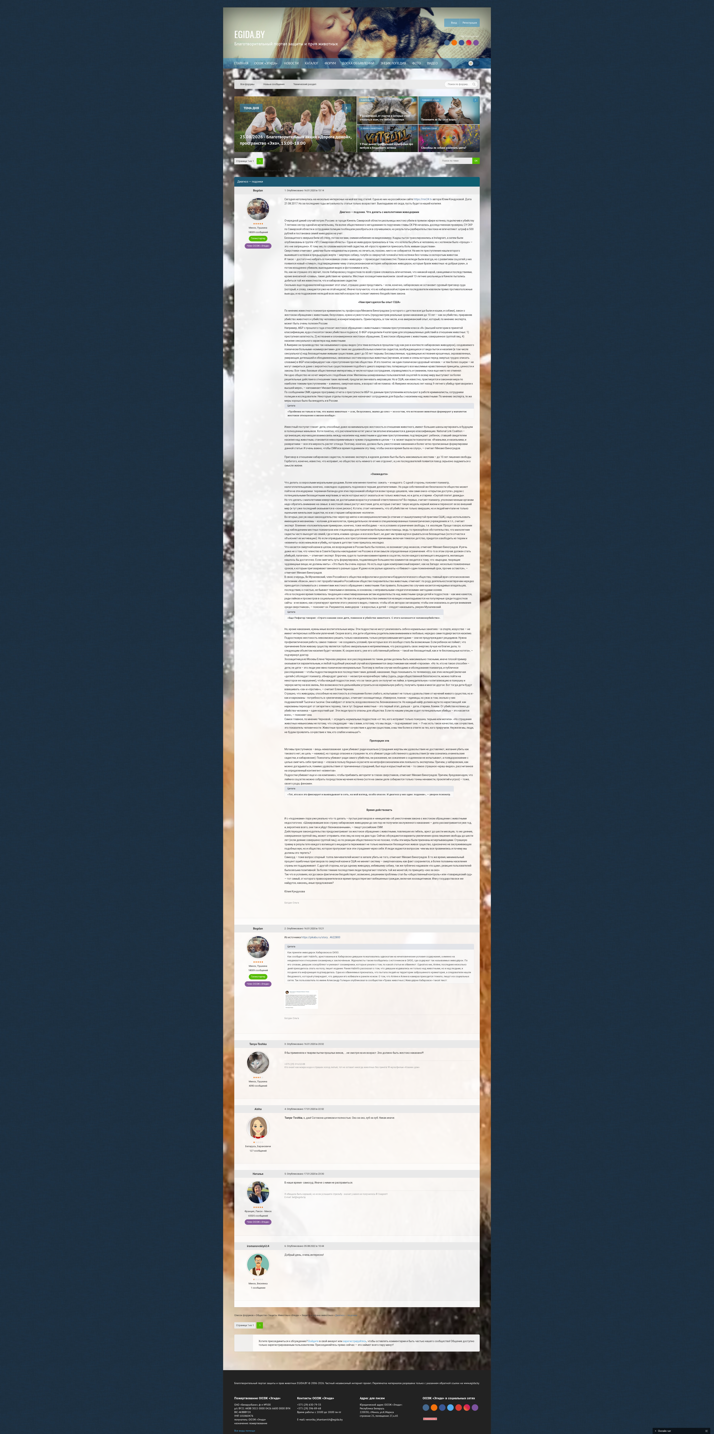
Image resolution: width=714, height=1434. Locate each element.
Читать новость (357, 757)
